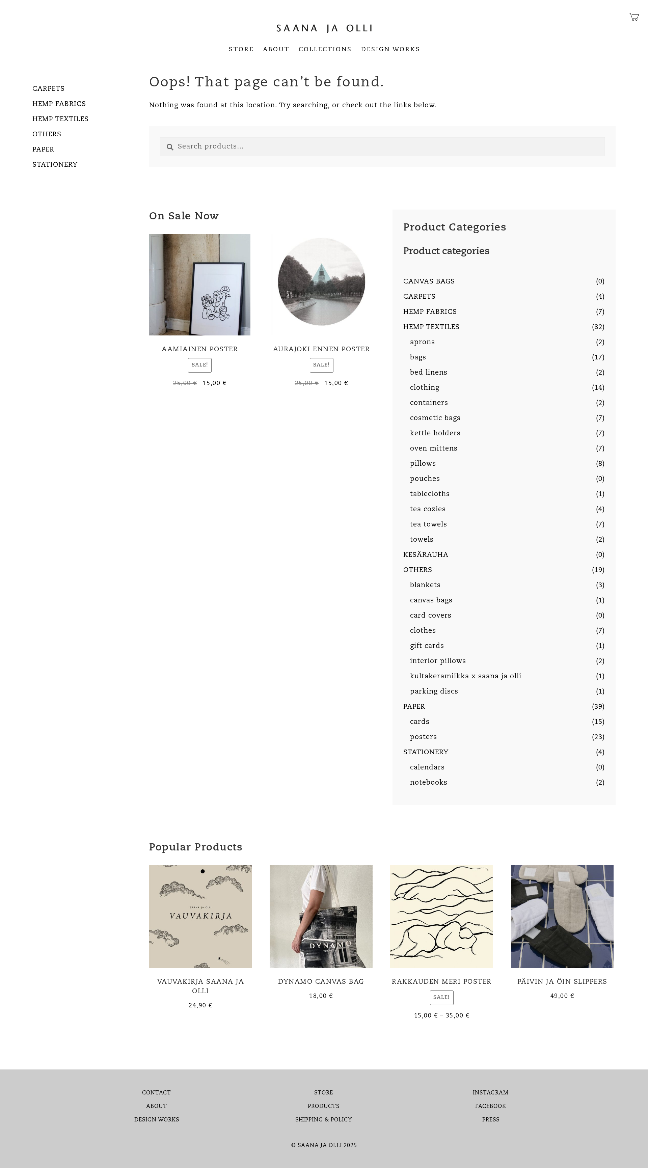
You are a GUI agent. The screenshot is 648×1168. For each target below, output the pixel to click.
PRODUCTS (324, 1106)
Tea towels (428, 524)
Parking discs (434, 691)
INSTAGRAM (491, 1093)
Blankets (425, 585)
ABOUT (156, 1106)
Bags (418, 357)
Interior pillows (438, 661)
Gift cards (427, 646)
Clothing (424, 388)
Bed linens (429, 373)
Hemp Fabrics (59, 104)
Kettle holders (435, 433)
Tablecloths (430, 494)
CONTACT (156, 1093)
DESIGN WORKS (156, 1120)
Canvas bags (429, 281)
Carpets (48, 89)
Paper (43, 149)
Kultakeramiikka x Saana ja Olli (465, 676)
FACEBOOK (490, 1106)
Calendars (427, 767)
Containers (429, 403)
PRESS (491, 1120)
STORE (323, 1093)
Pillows (423, 464)
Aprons (422, 342)
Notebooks (429, 783)
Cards (420, 722)
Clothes (423, 631)
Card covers (431, 616)
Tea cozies (428, 509)
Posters (423, 737)
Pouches (425, 479)
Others (46, 134)
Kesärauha (426, 555)
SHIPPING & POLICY (323, 1120)
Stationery (55, 165)
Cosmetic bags (435, 418)
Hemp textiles (60, 119)
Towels (422, 540)
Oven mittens (434, 448)
